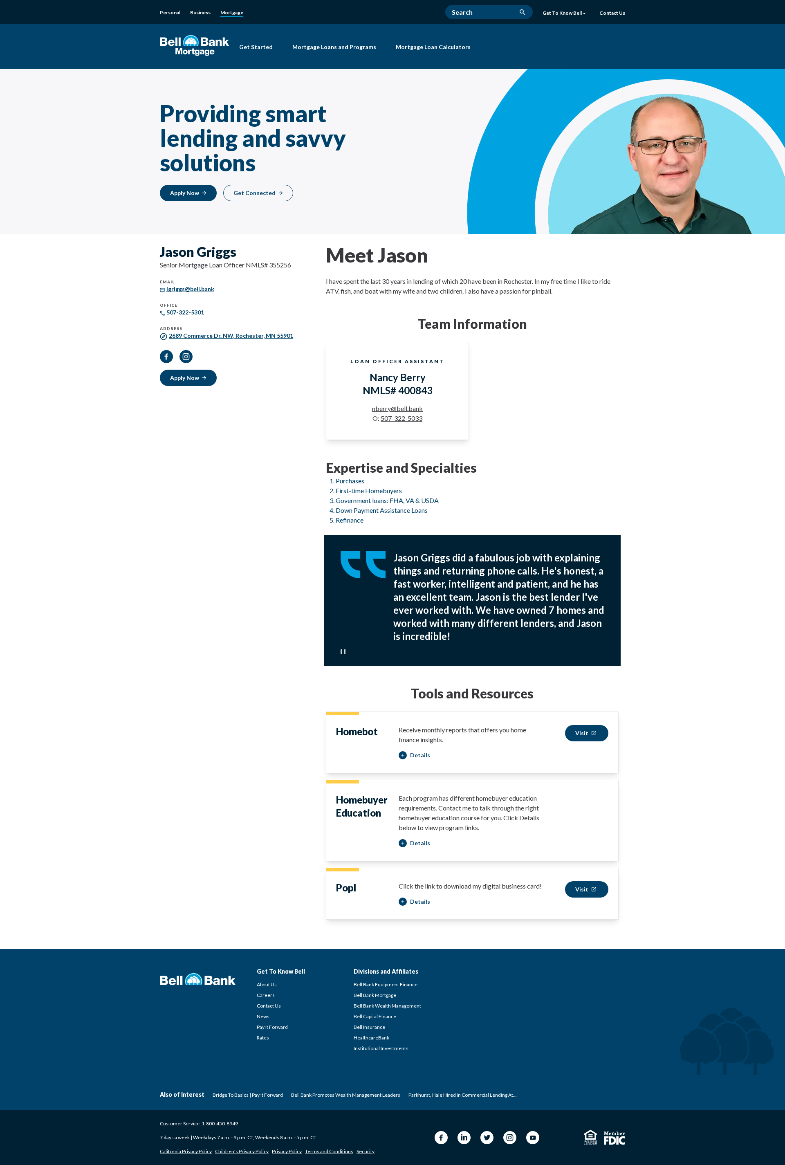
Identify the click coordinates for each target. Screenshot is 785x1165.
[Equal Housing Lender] (590, 1137)
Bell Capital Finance (375, 1016)
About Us (267, 984)
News (263, 1016)
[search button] (522, 12)
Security (366, 1151)
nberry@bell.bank (397, 408)
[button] (414, 755)
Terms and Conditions (329, 1151)
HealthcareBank (371, 1038)
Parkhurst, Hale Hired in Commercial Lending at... (462, 1095)
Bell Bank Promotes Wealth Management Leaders (345, 1095)
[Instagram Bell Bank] (509, 1137)
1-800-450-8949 (220, 1123)
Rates (263, 1038)
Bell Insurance (369, 1027)
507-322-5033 (401, 418)
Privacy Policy (287, 1151)
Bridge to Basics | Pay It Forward (248, 1095)
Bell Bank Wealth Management (387, 1006)
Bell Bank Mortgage (375, 995)
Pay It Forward (272, 1027)
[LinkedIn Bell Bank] (464, 1137)
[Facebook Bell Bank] (441, 1137)
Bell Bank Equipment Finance (385, 984)
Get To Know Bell (562, 13)
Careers (266, 995)
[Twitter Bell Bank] (486, 1137)
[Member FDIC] (614, 1138)
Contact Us (269, 1006)
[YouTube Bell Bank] (532, 1137)
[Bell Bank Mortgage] (194, 45)
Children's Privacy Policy (242, 1151)
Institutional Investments (381, 1048)
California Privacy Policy (186, 1151)
